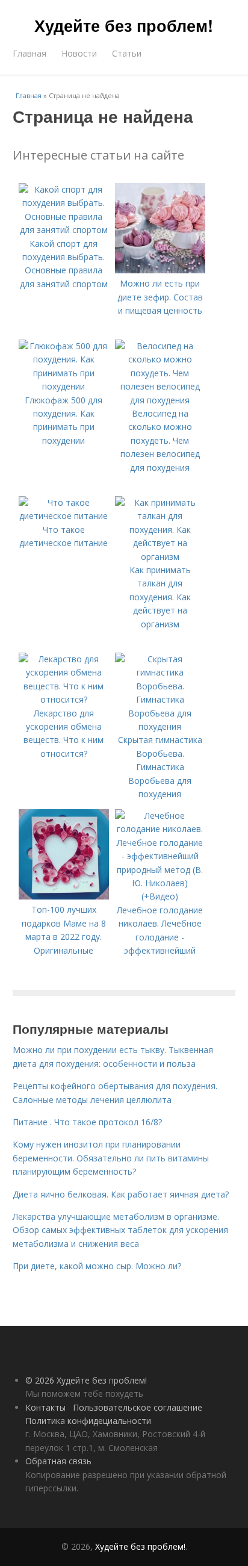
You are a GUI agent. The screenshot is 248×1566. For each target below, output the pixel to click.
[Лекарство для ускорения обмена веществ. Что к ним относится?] (64, 699)
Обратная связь (58, 1461)
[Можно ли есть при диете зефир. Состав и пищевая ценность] (160, 270)
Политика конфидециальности (88, 1420)
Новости (79, 53)
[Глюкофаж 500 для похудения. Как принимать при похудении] (64, 386)
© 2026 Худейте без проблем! (86, 1380)
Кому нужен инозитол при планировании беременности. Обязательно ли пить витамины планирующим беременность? (111, 1158)
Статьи (126, 53)
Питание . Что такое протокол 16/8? (87, 1122)
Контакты (45, 1407)
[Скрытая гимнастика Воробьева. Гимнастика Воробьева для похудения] (160, 726)
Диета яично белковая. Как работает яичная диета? (121, 1194)
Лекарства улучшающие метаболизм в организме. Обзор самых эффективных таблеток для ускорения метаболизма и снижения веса (120, 1230)
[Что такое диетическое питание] (64, 515)
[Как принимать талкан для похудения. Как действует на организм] (160, 556)
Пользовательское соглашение (137, 1407)
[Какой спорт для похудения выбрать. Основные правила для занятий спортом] (64, 229)
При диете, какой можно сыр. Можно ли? (97, 1266)
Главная (29, 53)
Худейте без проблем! (123, 25)
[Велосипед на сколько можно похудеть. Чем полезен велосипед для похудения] (160, 400)
